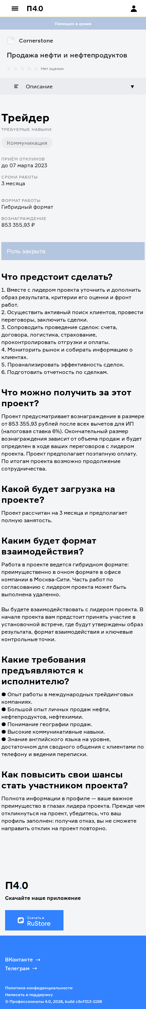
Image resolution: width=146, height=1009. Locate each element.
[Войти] (127, 8)
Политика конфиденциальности (39, 987)
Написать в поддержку (29, 994)
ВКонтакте (19, 959)
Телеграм (17, 968)
